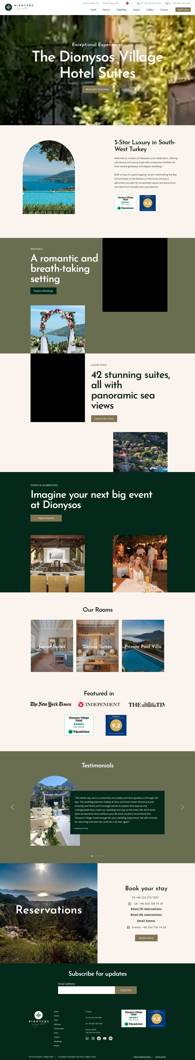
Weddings (58, 1041)
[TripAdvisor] (110, 1038)
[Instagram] (93, 1038)
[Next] (186, 296)
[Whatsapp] (87, 1038)
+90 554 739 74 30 (92, 1032)
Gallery (57, 1037)
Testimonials (59, 1028)
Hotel (56, 1011)
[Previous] (8, 296)
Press (56, 1033)
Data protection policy (142, 1057)
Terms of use (160, 1057)
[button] (91, 3)
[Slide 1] (91, 856)
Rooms (56, 1016)
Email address (66, 983)
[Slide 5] (103, 856)
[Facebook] (99, 1038)
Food (56, 1020)
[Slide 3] (97, 856)
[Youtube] (105, 1038)
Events (56, 1045)
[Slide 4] (100, 856)
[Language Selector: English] (129, 3)
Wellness (57, 1024)
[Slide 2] (94, 856)
